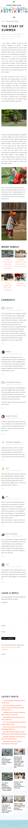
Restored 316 (15, 825)
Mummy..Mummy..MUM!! (14, 5)
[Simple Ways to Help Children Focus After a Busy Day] (19, 776)
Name (3, 625)
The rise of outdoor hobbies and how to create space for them (7, 808)
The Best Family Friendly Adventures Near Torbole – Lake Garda (7, 786)
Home (3, 21)
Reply (2, 343)
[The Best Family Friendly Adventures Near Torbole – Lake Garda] (7, 777)
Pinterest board (15, 56)
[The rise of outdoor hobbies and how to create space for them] (7, 799)
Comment (4, 602)
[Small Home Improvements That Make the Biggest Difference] (19, 798)
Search (3, 654)
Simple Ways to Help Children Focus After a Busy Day (19, 785)
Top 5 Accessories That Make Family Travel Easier (7, 761)
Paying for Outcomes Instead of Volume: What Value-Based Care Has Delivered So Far (12, 708)
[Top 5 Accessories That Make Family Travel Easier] (7, 752)
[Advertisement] (14, 679)
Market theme (21, 823)
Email (3, 632)
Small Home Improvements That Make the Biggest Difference (19, 806)
